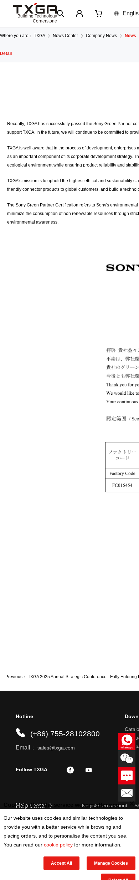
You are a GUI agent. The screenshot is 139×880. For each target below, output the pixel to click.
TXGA (39, 35)
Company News (101, 35)
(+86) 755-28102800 (65, 734)
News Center (65, 35)
